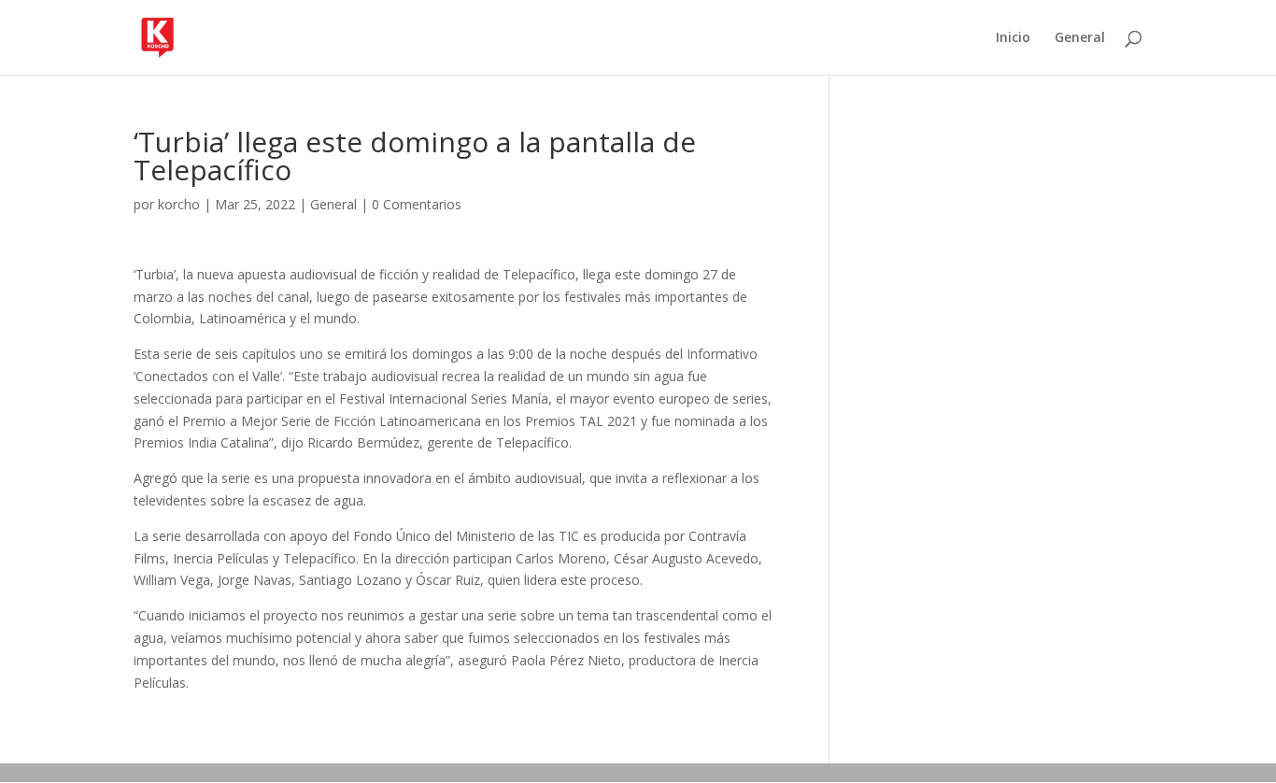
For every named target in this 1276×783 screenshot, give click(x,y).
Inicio (1013, 38)
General (1080, 38)
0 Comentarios (416, 204)
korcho (179, 204)
